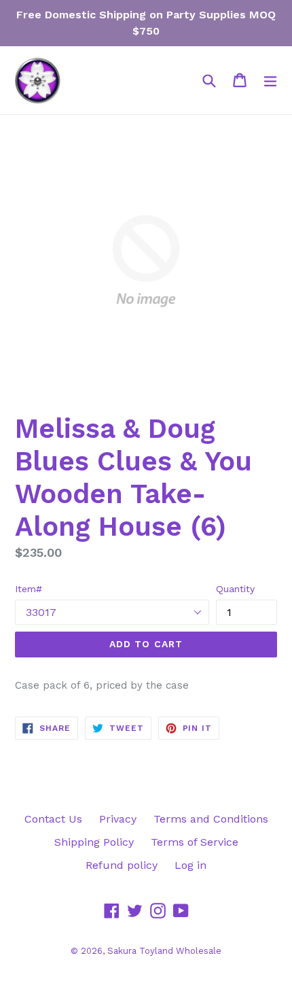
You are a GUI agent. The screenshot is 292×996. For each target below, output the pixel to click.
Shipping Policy (94, 842)
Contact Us (53, 818)
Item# (28, 588)
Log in (190, 865)
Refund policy (122, 865)
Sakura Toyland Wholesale (164, 951)
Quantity (235, 588)
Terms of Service (194, 842)
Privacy (117, 818)
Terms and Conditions (210, 818)
